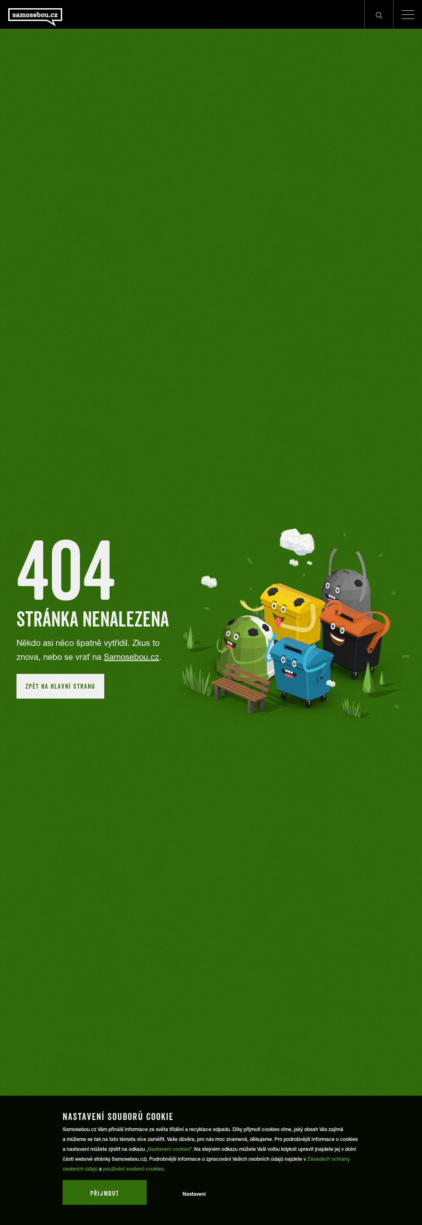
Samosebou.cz (131, 657)
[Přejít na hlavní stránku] (57, 14)
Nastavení (194, 1194)
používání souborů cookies (133, 1169)
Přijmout (104, 1193)
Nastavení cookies (169, 1149)
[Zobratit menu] (407, 14)
